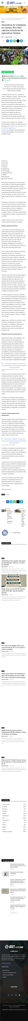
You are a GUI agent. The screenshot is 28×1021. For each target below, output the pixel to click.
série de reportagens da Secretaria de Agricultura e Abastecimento (13, 128)
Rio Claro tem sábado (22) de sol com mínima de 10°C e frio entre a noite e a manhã (13, 647)
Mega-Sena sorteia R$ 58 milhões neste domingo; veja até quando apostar (13, 591)
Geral (6, 18)
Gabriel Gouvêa (8, 37)
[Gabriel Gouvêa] (2, 37)
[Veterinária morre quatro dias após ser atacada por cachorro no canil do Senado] (14, 552)
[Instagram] (12, 995)
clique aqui (6, 80)
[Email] (18, 40)
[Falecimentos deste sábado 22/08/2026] (5, 874)
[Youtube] (19, 995)
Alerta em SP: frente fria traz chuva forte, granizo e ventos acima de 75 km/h (13, 762)
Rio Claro (7, 494)
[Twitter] (11, 40)
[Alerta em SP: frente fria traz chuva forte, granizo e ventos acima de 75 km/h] (14, 752)
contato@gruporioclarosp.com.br (9, 964)
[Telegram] (21, 40)
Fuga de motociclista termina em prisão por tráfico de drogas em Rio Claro (18, 906)
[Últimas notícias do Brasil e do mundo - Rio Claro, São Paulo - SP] (14, 946)
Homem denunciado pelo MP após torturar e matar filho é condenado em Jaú (10, 517)
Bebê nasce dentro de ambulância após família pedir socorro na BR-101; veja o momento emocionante (13, 675)
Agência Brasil (4, 566)
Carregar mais (13, 912)
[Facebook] (7, 40)
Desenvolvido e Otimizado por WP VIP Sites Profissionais (14, 1009)
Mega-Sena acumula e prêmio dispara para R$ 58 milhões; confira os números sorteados (13, 732)
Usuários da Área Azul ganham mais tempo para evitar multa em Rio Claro (23, 518)
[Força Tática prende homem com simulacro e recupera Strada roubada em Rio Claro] (5, 899)
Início (2, 18)
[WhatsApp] (14, 40)
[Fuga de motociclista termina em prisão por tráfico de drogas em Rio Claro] (5, 907)
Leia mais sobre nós (20, 960)
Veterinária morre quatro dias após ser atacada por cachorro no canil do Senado (13, 563)
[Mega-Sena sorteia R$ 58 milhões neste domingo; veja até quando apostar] (14, 580)
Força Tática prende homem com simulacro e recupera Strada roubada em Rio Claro (18, 898)
